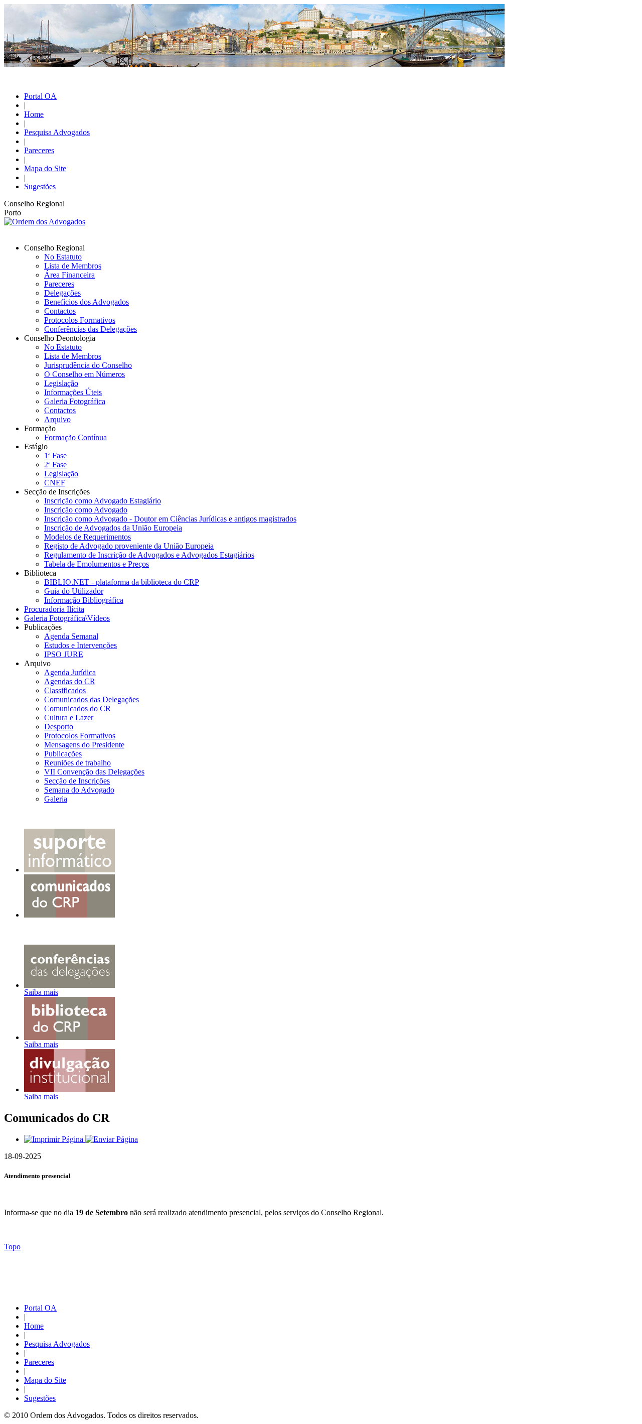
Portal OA (40, 96)
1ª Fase (55, 455)
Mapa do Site (45, 168)
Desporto (58, 726)
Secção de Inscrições (77, 780)
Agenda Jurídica (70, 672)
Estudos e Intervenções (80, 645)
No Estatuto (63, 256)
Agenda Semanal (71, 636)
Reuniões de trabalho (77, 762)
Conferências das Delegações (90, 329)
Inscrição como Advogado (85, 509)
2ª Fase (55, 464)
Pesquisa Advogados (57, 132)
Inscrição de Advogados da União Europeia (113, 528)
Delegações (62, 293)
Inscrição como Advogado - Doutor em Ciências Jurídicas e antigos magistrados (170, 518)
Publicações (63, 753)
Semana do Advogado (79, 790)
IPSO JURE (63, 654)
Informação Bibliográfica (83, 600)
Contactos (60, 311)
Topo (12, 1246)
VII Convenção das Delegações (94, 771)
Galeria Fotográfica (74, 401)
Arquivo (57, 419)
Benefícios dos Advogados (86, 302)
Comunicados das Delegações (91, 699)
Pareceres (39, 150)
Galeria (55, 799)
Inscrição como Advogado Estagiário (102, 500)
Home (34, 114)
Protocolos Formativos (79, 320)
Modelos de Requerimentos (87, 537)
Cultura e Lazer (68, 717)
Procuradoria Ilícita (54, 609)
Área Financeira (69, 275)
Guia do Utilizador (73, 591)
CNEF (54, 482)
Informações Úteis (73, 392)
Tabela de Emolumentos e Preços (96, 564)
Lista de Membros (72, 266)
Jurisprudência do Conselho (88, 365)
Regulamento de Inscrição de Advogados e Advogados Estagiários (149, 555)
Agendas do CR (69, 681)
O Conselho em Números (84, 374)
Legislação (61, 383)
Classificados (65, 690)
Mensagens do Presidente (84, 744)
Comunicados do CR (77, 708)
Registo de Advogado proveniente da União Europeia (129, 546)
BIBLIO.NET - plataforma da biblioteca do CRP (121, 582)
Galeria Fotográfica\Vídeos (67, 618)
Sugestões (40, 186)
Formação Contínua (75, 437)
